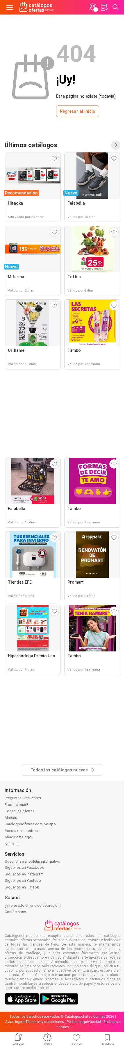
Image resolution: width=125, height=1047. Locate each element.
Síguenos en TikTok (22, 887)
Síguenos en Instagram (24, 874)
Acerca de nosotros (21, 831)
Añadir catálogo (18, 837)
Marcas (11, 817)
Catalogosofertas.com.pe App (30, 824)
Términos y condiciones (44, 1022)
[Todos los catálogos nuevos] (115, 145)
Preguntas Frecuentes (23, 798)
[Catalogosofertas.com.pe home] (36, 7)
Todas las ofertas (20, 811)
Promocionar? (16, 804)
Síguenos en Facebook (24, 867)
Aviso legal (14, 1022)
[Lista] (104, 7)
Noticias (12, 844)
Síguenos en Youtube (23, 880)
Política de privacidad (84, 1022)
